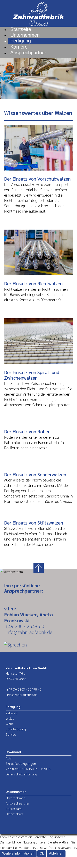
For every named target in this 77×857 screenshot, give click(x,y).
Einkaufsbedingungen (21, 763)
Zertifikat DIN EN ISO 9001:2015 (28, 769)
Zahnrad (11, 713)
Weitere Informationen (18, 853)
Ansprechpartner (17, 803)
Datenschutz (15, 814)
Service (11, 734)
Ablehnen (56, 853)
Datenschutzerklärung (21, 774)
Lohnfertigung (16, 729)
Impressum (14, 808)
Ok (42, 853)
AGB (8, 758)
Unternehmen (15, 798)
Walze (10, 718)
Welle (10, 724)
